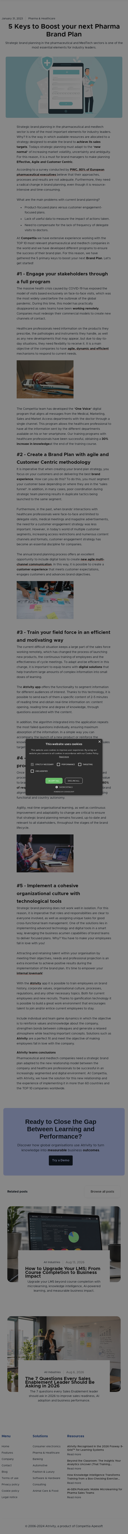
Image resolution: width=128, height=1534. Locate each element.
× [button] (99, 742)
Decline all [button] (74, 780)
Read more (64, 757)
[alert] (64, 767)
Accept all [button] (54, 780)
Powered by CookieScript (64, 792)
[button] (32, 764)
